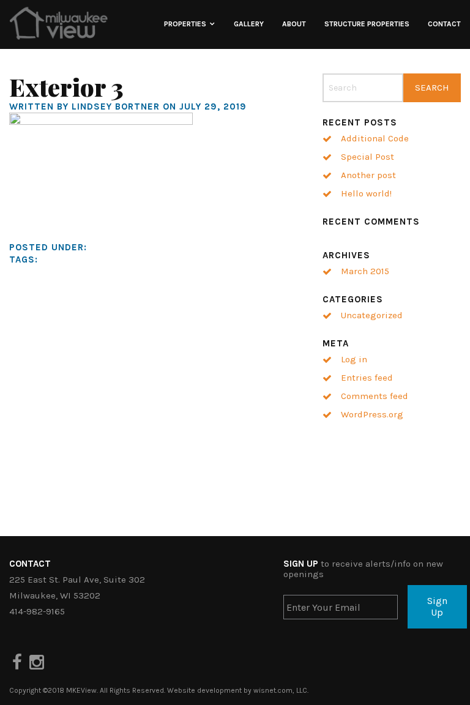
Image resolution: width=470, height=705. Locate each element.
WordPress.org (372, 414)
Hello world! (366, 193)
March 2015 (365, 271)
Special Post (367, 156)
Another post (368, 175)
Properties (185, 24)
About (294, 24)
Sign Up (437, 606)
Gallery (249, 24)
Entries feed (367, 377)
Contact (444, 24)
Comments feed (374, 395)
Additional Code (375, 138)
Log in (354, 359)
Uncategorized (372, 315)
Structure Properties (366, 24)
